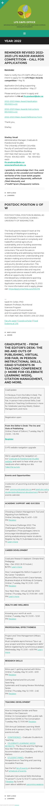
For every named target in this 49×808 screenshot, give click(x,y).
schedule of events (17, 771)
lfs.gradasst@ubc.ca (33, 96)
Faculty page (11, 321)
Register (9, 439)
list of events (22, 768)
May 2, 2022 (11, 796)
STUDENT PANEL (16, 758)
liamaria (10, 195)
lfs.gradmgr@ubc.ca (14, 162)
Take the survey (12, 467)
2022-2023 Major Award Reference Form (23, 117)
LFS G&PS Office (24, 22)
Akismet (17, 805)
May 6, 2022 (11, 193)
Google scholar (25, 321)
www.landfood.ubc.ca (15, 165)
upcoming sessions (34, 784)
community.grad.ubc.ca (20, 489)
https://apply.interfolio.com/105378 (24, 289)
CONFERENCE (14, 737)
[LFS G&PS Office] (24, 11)
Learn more (12, 542)
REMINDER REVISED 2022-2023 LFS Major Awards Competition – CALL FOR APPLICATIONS (24, 58)
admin (9, 335)
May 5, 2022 (11, 332)
